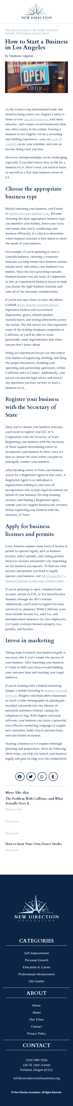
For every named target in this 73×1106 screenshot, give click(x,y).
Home (36, 1005)
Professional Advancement (32, 33)
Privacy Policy (36, 1033)
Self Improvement (36, 953)
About (36, 1012)
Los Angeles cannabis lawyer (39, 305)
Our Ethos (36, 1019)
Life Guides (38, 30)
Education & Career (17, 30)
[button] (9, 11)
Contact (36, 1026)
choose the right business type (29, 213)
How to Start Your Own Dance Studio (33, 844)
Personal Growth (36, 960)
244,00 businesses (36, 119)
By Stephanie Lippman (19, 56)
